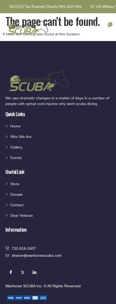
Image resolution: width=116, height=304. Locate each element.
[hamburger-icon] (94, 26)
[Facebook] (11, 272)
